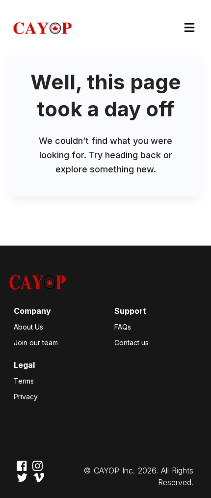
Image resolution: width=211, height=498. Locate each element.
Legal (24, 365)
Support (130, 311)
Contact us (131, 342)
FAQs (122, 327)
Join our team (36, 342)
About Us (28, 327)
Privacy (26, 396)
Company (32, 311)
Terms (24, 381)
